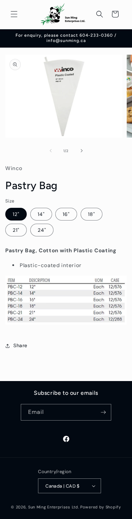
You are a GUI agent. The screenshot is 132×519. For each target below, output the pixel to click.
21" (16, 230)
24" (42, 230)
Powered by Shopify (100, 507)
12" (16, 214)
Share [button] (20, 345)
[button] (14, 14)
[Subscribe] (103, 412)
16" (66, 214)
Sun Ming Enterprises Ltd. (53, 507)
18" (91, 214)
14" (41, 214)
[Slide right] (81, 150)
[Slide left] (50, 150)
